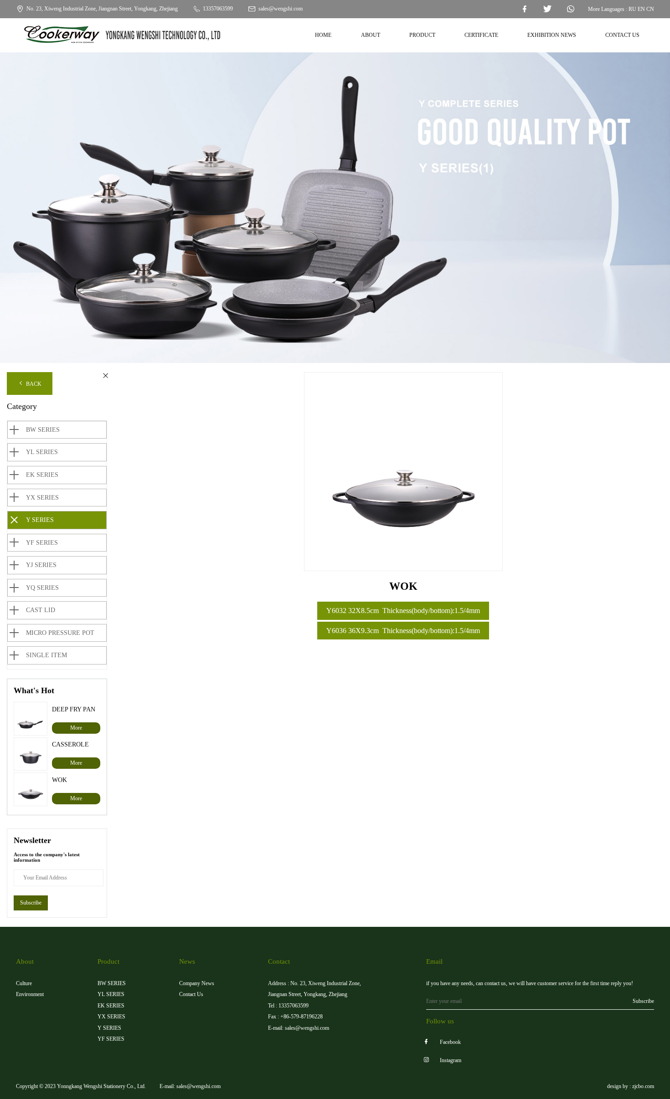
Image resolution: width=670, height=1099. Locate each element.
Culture (24, 983)
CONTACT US (622, 35)
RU (632, 9)
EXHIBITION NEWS (551, 35)
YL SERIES (42, 452)
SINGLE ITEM (46, 655)
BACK (33, 384)
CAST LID (40, 610)
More (76, 728)
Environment (30, 994)
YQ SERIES (42, 587)
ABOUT (370, 35)
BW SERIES (43, 429)
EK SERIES (42, 474)
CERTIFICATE (481, 35)
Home (323, 35)
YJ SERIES (41, 565)
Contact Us (191, 994)
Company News (196, 983)
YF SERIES (42, 542)
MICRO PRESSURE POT (60, 632)
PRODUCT (422, 35)
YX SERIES (42, 497)
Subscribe (30, 903)
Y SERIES (40, 519)
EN (641, 9)
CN (650, 9)
